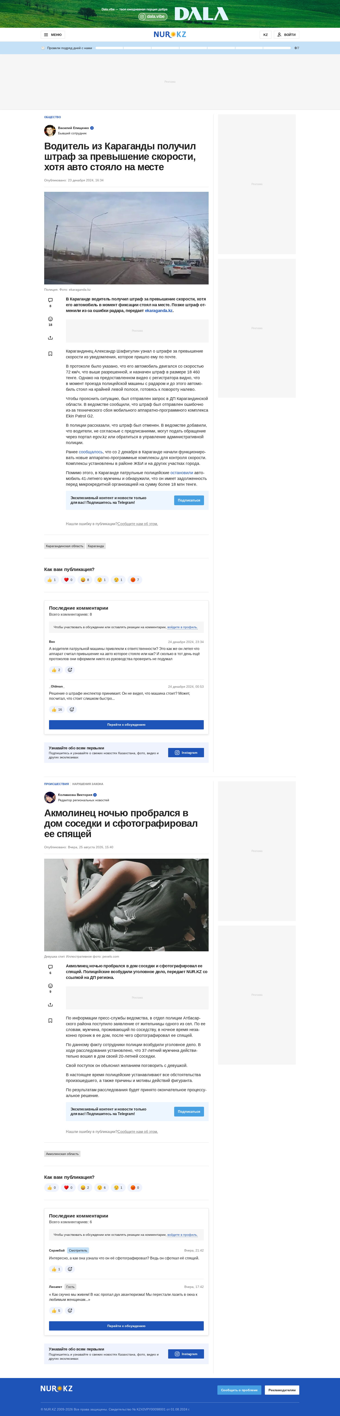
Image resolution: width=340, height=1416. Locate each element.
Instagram (189, 752)
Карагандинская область (64, 546)
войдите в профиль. (182, 627)
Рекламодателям (282, 1390)
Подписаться (189, 500)
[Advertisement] (170, 81)
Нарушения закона (87, 784)
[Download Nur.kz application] (170, 14)
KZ (265, 35)
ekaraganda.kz (159, 310)
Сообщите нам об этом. (137, 524)
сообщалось (91, 452)
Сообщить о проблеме (239, 1390)
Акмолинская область (62, 1154)
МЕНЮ (56, 35)
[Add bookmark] (50, 354)
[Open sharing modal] (50, 338)
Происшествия (56, 784)
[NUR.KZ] (170, 34)
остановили (182, 472)
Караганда (96, 546)
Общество (52, 117)
